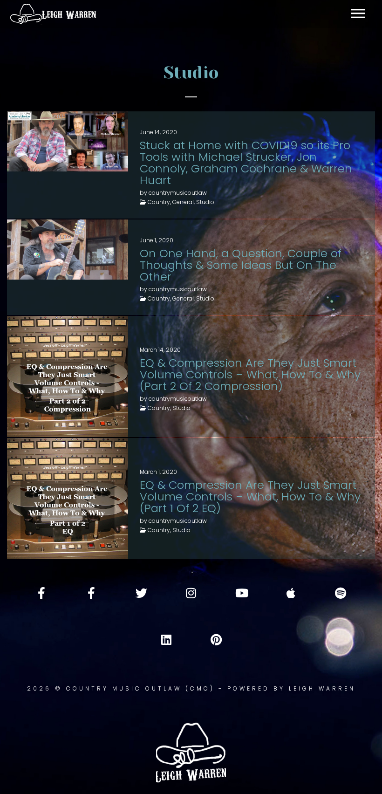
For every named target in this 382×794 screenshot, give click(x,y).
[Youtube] (241, 592)
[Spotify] (340, 592)
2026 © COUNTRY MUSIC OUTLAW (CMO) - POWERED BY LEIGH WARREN (191, 688)
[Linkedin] (166, 639)
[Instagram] (191, 592)
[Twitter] (141, 592)
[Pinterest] (216, 639)
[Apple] (290, 592)
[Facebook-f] (41, 592)
